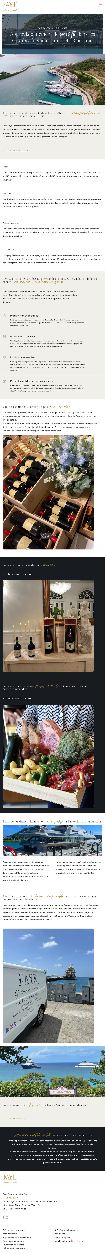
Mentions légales (62, 1237)
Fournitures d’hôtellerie (13, 1244)
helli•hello (68, 1241)
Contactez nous (17, 150)
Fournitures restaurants (13, 1241)
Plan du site (59, 1233)
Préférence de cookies (67, 1230)
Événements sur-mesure (14, 1230)
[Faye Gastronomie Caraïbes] (10, 7)
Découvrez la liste (19, 574)
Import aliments (10, 1233)
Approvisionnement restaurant (17, 1237)
